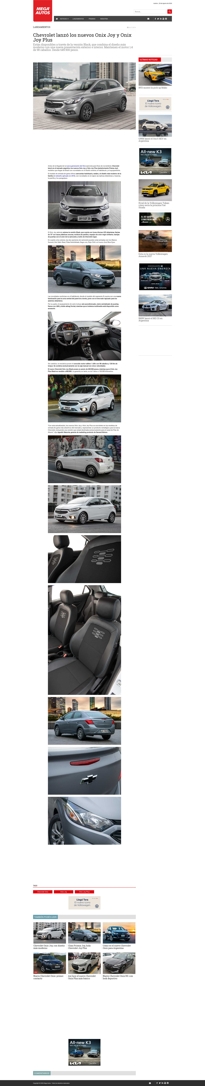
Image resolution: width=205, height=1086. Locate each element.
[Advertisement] (84, 146)
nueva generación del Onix (76, 166)
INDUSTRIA (104, 19)
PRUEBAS (92, 19)
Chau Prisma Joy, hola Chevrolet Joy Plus (79, 946)
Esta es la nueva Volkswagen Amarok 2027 (153, 255)
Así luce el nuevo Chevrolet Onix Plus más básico (82, 977)
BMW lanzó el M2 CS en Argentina (151, 319)
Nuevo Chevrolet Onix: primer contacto (48, 977)
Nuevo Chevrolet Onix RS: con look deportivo (118, 977)
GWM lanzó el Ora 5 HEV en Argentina (152, 139)
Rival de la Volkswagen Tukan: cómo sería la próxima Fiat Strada (154, 205)
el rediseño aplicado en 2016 (64, 176)
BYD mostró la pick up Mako (153, 87)
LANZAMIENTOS (78, 19)
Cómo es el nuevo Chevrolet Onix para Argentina (117, 946)
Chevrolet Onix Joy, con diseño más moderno (49, 946)
